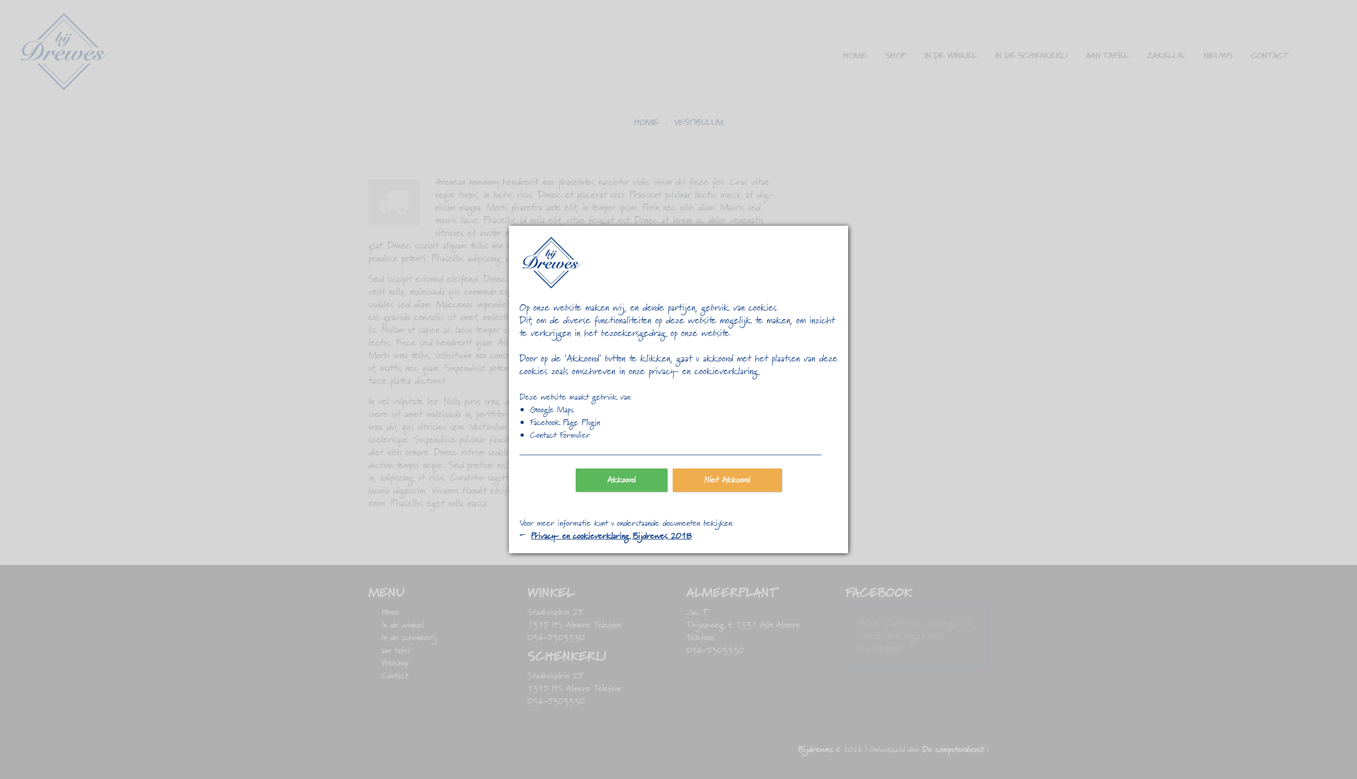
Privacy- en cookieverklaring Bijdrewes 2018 (611, 536)
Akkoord (621, 480)
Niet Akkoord (727, 480)
